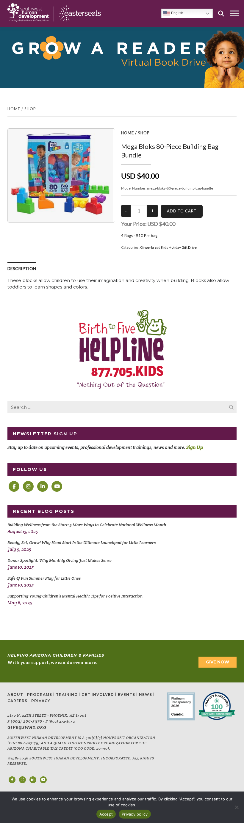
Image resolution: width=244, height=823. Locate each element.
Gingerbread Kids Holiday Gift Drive (168, 247)
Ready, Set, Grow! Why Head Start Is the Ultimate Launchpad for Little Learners (81, 542)
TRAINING (67, 694)
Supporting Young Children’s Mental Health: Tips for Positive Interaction (75, 596)
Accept (106, 814)
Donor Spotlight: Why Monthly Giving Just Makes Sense (59, 560)
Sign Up (194, 447)
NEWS (145, 694)
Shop (30, 108)
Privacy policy (135, 814)
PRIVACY (40, 701)
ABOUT (15, 694)
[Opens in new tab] (14, 486)
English (176, 13)
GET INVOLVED (98, 694)
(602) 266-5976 (26, 721)
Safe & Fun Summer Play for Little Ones (44, 578)
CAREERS (17, 701)
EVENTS (126, 694)
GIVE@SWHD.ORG (26, 727)
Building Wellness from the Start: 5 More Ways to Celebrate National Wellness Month (86, 524)
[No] (237, 807)
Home (13, 108)
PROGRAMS (39, 694)
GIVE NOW (217, 662)
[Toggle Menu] (234, 13)
